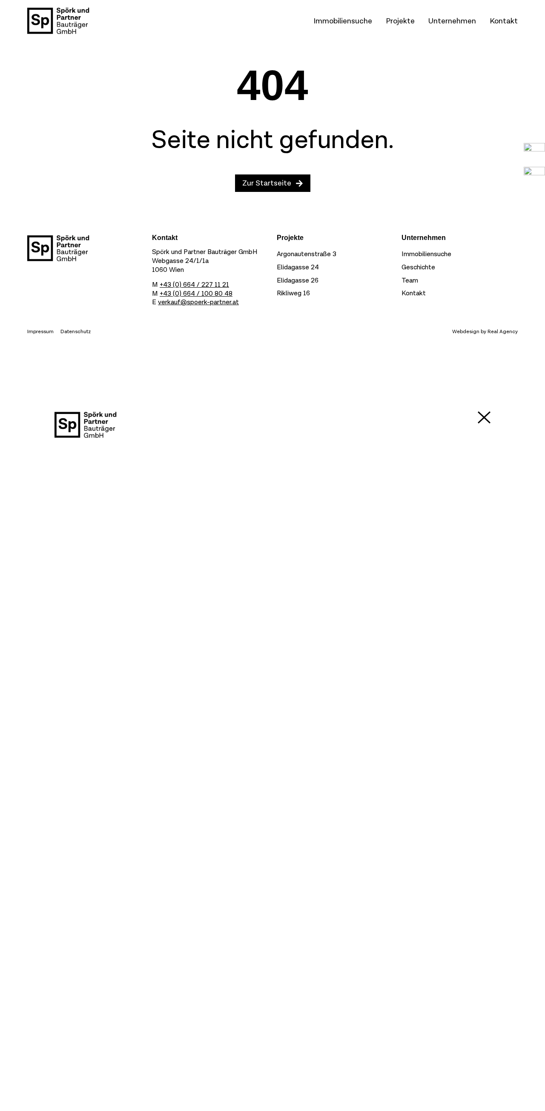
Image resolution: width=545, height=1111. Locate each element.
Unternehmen (452, 21)
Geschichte (418, 267)
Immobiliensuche (342, 21)
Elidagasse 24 (298, 267)
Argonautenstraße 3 (306, 254)
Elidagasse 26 (297, 280)
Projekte (400, 21)
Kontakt (504, 21)
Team (410, 280)
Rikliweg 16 (293, 293)
